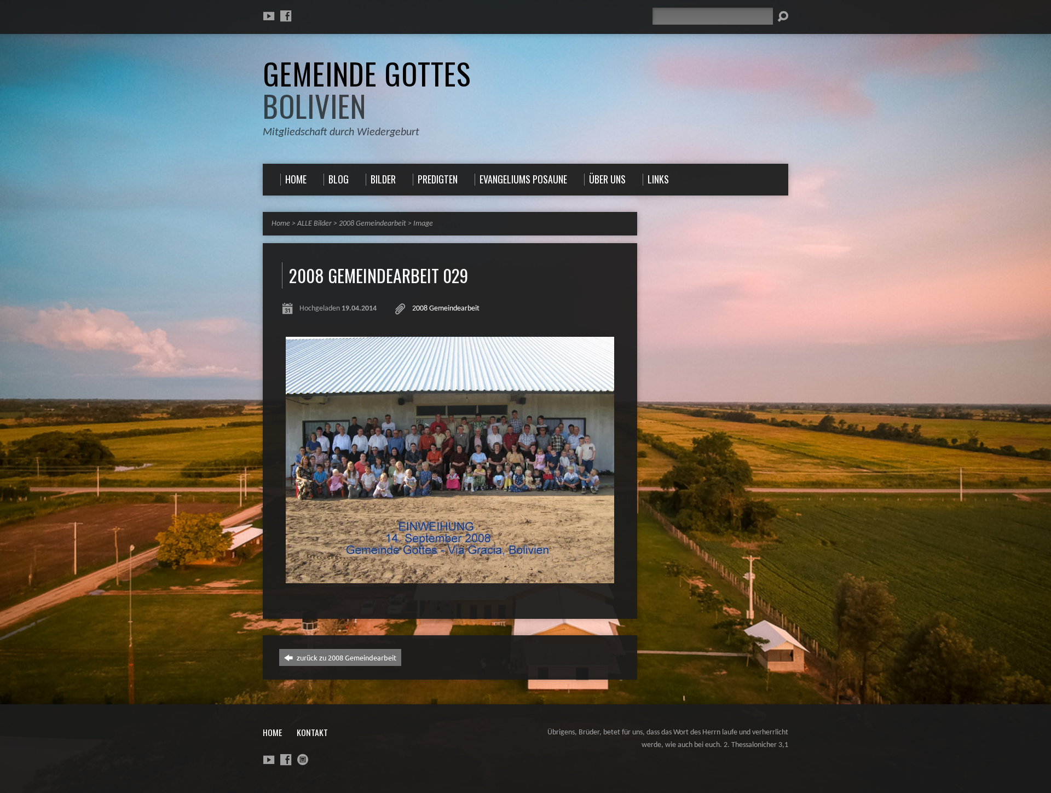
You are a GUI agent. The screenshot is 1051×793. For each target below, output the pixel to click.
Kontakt (312, 732)
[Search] (782, 16)
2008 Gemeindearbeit (372, 224)
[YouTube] (268, 15)
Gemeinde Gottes (367, 89)
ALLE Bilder (314, 224)
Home (281, 224)
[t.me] (302, 759)
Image (423, 224)
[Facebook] (285, 15)
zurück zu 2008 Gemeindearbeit (345, 657)
